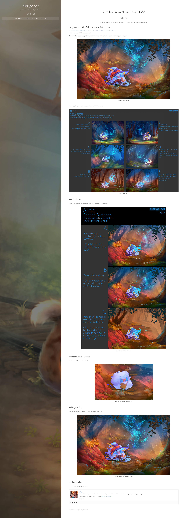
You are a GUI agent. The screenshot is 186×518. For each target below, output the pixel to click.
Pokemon (113, 30)
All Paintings (18, 18)
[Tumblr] (72, 502)
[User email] (76, 502)
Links (45, 18)
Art (70, 30)
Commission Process (78, 30)
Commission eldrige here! (107, 496)
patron (101, 36)
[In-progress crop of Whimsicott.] (124, 382)
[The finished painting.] (123, 69)
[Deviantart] (74, 502)
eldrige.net (30, 5)
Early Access (99, 30)
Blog (36, 18)
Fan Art (106, 30)
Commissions (90, 30)
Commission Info (28, 18)
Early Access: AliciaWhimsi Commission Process (91, 27)
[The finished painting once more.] (123, 445)
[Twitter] (70, 502)
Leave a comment (87, 33)
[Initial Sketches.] (124, 150)
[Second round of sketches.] (123, 278)
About (41, 18)
